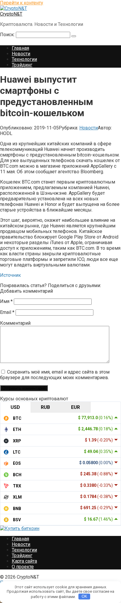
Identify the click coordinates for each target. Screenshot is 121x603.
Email (7, 312)
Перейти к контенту (21, 3)
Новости (21, 53)
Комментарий (15, 323)
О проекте (23, 566)
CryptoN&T (11, 14)
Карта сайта (24, 561)
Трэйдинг (22, 65)
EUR (75, 407)
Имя (6, 301)
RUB (45, 407)
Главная (20, 48)
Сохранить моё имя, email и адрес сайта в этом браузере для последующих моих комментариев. (55, 374)
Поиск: (8, 34)
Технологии (24, 59)
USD (15, 407)
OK (84, 596)
